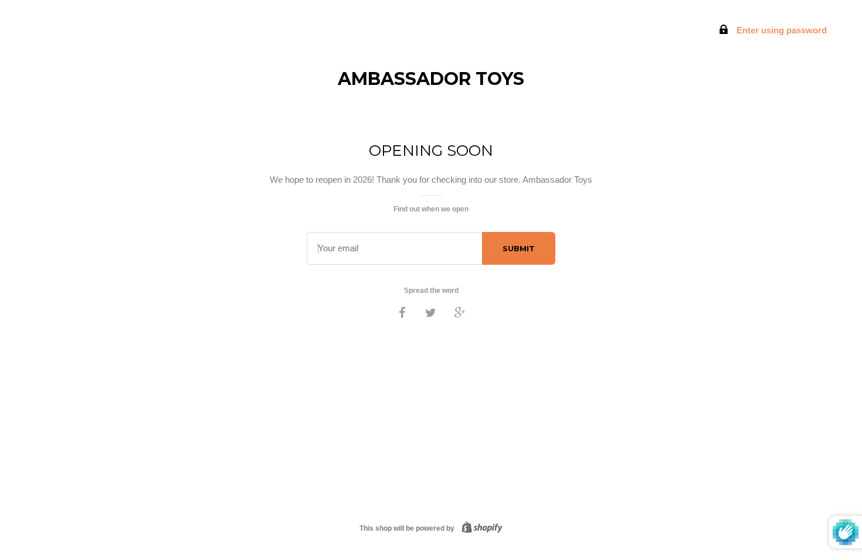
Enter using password (780, 30)
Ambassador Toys (431, 79)
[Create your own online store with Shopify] (479, 528)
